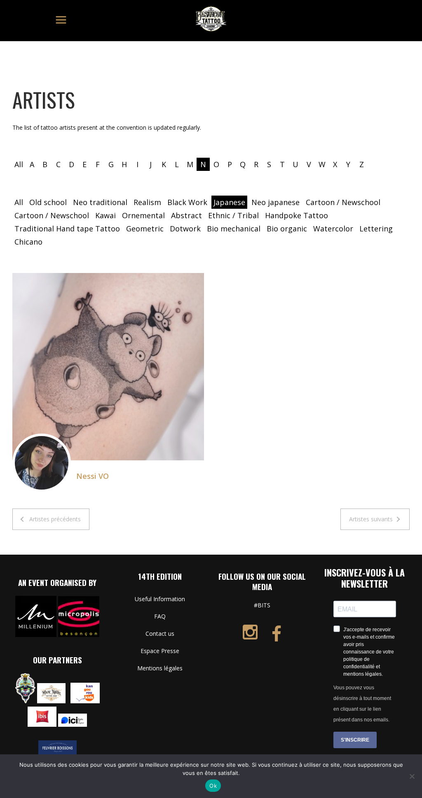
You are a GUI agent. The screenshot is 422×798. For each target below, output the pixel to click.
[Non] (412, 776)
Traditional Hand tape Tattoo (67, 228)
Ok (213, 785)
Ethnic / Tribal (233, 215)
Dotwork (185, 228)
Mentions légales (160, 668)
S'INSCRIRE (355, 740)
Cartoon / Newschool (343, 202)
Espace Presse (160, 651)
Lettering (376, 228)
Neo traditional (100, 202)
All (18, 164)
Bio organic (287, 228)
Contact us (159, 633)
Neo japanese (275, 202)
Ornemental (143, 215)
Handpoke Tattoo (296, 215)
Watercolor (333, 228)
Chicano (28, 242)
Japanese (229, 202)
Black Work (187, 202)
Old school (48, 202)
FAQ (160, 616)
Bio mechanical (233, 228)
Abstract (186, 215)
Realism (147, 202)
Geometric (145, 228)
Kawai (105, 215)
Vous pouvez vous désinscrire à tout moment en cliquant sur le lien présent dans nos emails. (362, 704)
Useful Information (160, 599)
